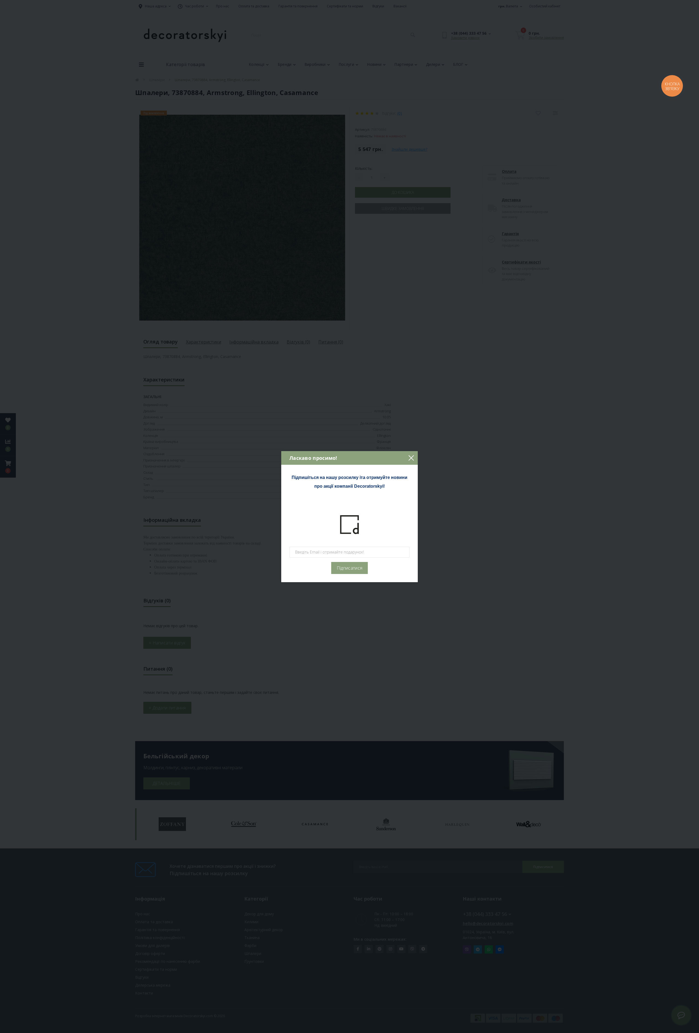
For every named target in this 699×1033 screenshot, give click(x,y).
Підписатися (349, 568)
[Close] (411, 458)
